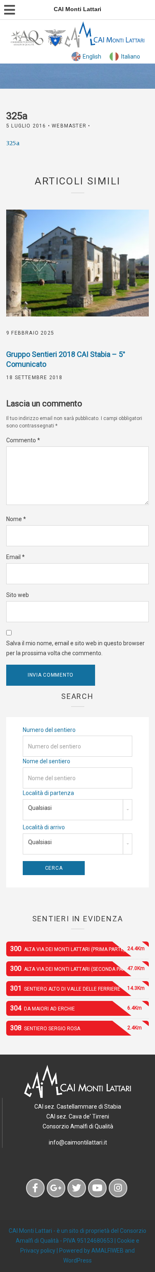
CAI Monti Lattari (30, 1230)
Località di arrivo (44, 827)
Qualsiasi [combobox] (40, 808)
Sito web (17, 595)
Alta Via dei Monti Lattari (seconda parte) (77, 968)
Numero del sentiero (49, 730)
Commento (23, 440)
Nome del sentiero (46, 761)
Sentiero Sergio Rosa (76, 1028)
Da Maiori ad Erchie (76, 1008)
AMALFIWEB (107, 1250)
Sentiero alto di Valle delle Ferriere (77, 988)
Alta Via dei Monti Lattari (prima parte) (77, 949)
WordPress (77, 1260)
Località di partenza (48, 793)
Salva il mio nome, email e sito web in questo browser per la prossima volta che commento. (75, 648)
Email (15, 557)
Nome (16, 519)
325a (12, 143)
